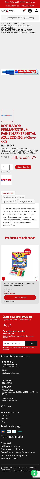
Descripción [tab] (8, 193)
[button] (23, 167)
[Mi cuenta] (36, 10)
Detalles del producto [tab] (13, 197)
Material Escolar (17, 24)
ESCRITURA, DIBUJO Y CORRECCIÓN (15, 26)
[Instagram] (10, 325)
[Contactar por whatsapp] (34, 473)
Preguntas (26, 201)
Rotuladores (7, 28)
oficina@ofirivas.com (14, 6)
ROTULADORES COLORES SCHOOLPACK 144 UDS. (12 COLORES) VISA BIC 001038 (19, 284)
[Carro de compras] (23, 11)
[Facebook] (5, 325)
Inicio (3, 24)
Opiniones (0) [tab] (9, 201)
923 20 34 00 (29, 6)
